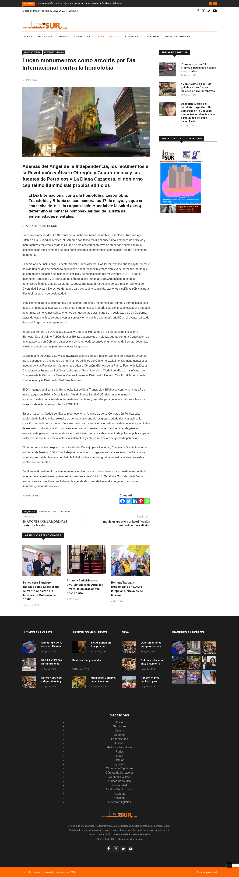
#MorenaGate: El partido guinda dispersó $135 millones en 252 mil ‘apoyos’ (198, 87)
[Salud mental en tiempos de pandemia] (80, 647)
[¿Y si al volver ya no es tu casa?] (194, 682)
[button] (210, 3)
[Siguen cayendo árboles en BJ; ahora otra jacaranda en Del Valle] (194, 668)
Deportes (119, 734)
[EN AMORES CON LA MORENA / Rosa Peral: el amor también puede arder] (209, 668)
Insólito (119, 743)
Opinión (63, 36)
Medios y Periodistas (119, 747)
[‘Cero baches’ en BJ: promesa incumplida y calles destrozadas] (168, 70)
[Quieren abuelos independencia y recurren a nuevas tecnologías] (30, 682)
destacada (65, 511)
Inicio (28, 36)
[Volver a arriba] (229, 865)
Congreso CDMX (119, 776)
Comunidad (132, 36)
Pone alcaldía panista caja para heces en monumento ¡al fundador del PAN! (80, 3)
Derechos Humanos (54, 52)
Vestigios (152, 36)
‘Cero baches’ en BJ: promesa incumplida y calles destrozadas (198, 68)
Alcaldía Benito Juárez (119, 789)
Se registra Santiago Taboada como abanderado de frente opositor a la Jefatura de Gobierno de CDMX (40, 591)
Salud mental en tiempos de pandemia (101, 646)
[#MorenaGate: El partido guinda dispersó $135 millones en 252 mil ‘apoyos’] (168, 89)
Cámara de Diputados (119, 768)
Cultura (119, 730)
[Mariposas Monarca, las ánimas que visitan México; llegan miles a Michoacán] (80, 682)
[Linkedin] (135, 501)
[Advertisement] (185, 245)
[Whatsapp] (147, 501)
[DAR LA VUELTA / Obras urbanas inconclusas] (30, 665)
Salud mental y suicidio (86, 660)
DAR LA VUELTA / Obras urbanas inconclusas (51, 664)
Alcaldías (119, 793)
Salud (119, 755)
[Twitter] (129, 501)
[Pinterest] (141, 501)
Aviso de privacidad (207, 872)
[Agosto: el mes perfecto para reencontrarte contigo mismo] (130, 682)
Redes (119, 751)
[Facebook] (123, 501)
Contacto (73, 10)
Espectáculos (119, 738)
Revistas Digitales (177, 36)
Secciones (45, 36)
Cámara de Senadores (120, 772)
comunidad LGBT (47, 511)
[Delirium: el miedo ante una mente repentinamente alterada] (130, 665)
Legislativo (82, 36)
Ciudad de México (107, 36)
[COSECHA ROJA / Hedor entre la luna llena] (178, 668)
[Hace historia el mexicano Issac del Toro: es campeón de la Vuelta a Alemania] (209, 682)
